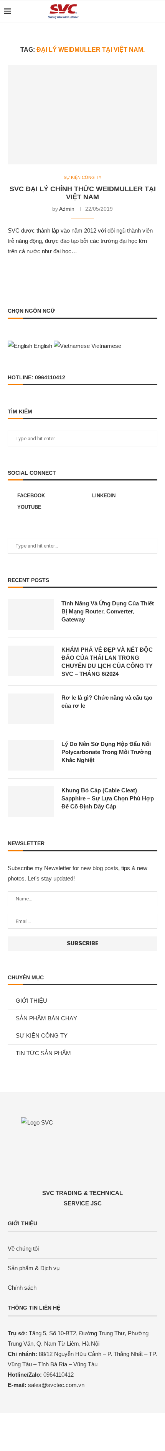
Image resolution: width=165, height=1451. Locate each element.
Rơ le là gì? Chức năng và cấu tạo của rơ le (106, 701)
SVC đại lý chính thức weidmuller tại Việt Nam (83, 193)
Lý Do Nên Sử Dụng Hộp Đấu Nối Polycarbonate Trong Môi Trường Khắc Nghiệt (106, 752)
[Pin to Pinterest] (91, 266)
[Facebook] (129, 11)
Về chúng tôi (23, 1248)
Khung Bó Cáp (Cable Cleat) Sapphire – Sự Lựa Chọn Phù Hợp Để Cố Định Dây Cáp (107, 798)
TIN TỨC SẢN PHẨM (43, 1053)
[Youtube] (146, 11)
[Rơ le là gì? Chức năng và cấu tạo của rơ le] (31, 709)
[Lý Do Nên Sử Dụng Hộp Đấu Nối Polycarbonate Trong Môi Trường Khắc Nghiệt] (31, 755)
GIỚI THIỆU (31, 1000)
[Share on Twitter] (83, 266)
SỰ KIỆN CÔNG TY (82, 177)
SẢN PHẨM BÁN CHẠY (46, 1018)
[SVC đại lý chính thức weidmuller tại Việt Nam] (82, 114)
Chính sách (22, 1287)
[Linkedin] (137, 11)
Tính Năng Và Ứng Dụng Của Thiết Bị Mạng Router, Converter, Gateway (107, 611)
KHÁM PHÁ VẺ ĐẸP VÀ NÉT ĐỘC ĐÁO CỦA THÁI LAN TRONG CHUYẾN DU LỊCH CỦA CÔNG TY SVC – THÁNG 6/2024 (107, 661)
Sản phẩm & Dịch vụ (33, 1268)
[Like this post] (66, 266)
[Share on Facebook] (75, 266)
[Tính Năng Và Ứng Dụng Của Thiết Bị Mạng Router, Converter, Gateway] (31, 614)
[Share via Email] (99, 266)
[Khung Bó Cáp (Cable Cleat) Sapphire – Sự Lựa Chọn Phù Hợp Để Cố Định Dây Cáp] (31, 801)
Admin (66, 209)
